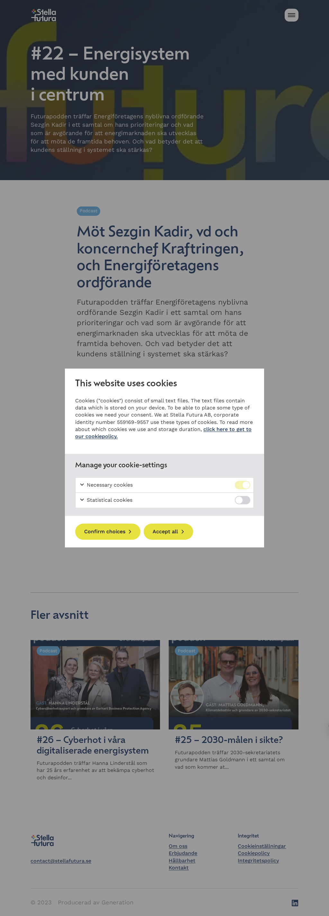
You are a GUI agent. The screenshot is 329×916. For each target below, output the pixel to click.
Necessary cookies (109, 485)
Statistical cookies (108, 500)
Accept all (165, 531)
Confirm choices (104, 531)
